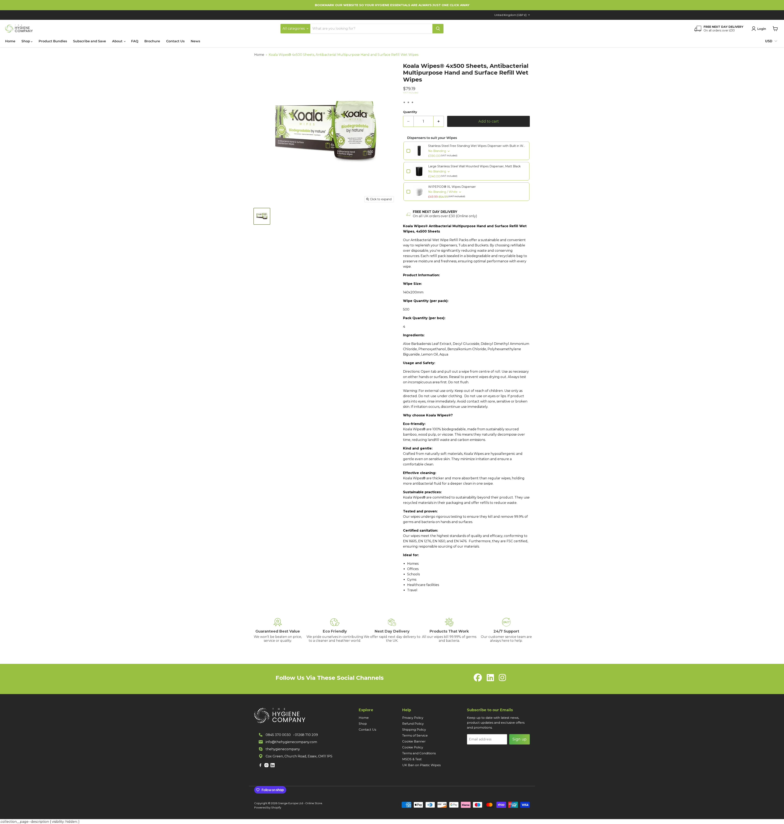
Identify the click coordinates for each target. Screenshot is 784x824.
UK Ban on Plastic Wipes (421, 765)
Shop (26, 41)
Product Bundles (53, 41)
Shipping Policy (414, 729)
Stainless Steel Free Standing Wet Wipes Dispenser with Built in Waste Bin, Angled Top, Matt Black (477, 146)
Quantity (410, 112)
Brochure (152, 41)
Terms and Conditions (419, 753)
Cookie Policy (412, 747)
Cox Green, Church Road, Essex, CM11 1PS (299, 756)
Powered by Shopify (267, 807)
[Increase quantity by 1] (438, 121)
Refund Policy (413, 724)
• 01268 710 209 (305, 735)
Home (10, 41)
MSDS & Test (412, 759)
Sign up (519, 739)
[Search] (437, 28)
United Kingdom (510, 15)
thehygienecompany (283, 749)
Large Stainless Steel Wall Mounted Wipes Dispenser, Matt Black (474, 166)
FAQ (134, 41)
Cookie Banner (413, 741)
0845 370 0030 (278, 735)
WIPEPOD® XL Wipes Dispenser (452, 187)
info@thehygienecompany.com (291, 742)
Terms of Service (415, 735)
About (117, 41)
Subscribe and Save (89, 41)
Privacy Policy (412, 718)
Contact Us (175, 41)
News (195, 41)
